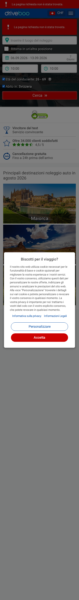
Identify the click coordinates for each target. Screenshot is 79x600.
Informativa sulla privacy (26, 316)
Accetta (39, 337)
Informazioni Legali (55, 316)
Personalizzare (40, 326)
